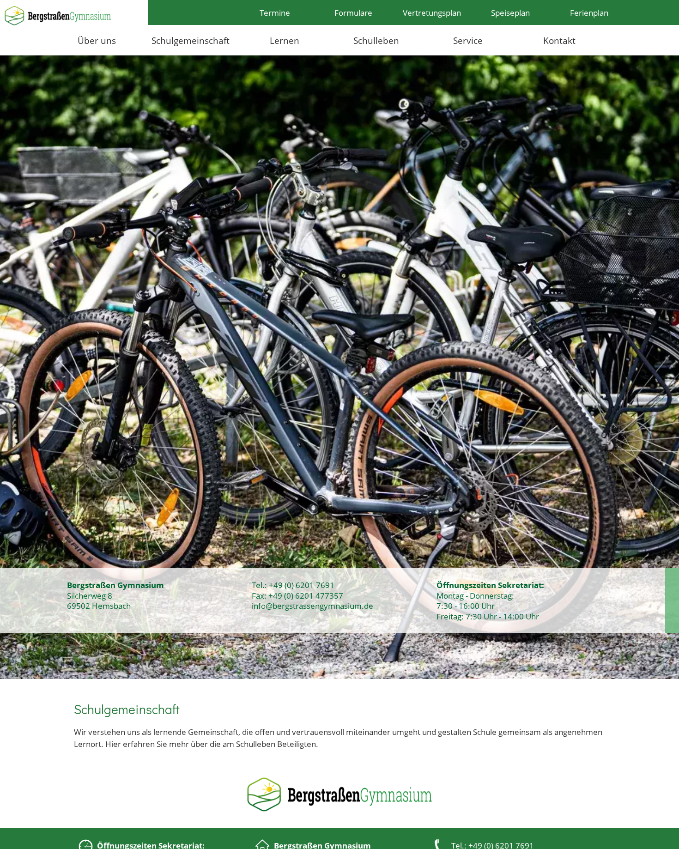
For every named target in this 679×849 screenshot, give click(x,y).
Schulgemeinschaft (191, 40)
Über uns (97, 40)
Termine (275, 12)
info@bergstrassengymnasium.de (312, 605)
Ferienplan (589, 12)
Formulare (353, 12)
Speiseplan (510, 12)
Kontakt (559, 40)
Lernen (284, 40)
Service (468, 40)
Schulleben (376, 40)
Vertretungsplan (432, 12)
